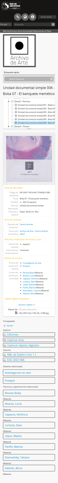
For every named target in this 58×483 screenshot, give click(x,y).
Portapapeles (17, 17)
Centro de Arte (26, 224)
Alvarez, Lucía (29, 275)
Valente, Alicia (29, 293)
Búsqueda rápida (11, 72)
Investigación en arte (32, 263)
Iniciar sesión (46, 17)
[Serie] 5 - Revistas (22, 101)
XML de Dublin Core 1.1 (21, 354)
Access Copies (26, 304)
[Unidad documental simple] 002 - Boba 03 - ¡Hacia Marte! (38, 108)
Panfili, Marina (29, 287)
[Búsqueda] (53, 24)
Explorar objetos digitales (23, 345)
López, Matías (29, 284)
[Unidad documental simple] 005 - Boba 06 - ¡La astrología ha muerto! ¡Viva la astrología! (38, 119)
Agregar (10, 325)
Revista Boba (28, 272)
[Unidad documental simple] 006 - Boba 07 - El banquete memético (38, 122)
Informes (12, 334)
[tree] (29, 113)
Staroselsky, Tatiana (31, 290)
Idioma (25, 17)
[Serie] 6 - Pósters (21, 126)
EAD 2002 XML (15, 360)
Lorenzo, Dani (29, 281)
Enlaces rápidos (32, 17)
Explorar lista (15, 340)
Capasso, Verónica (31, 278)
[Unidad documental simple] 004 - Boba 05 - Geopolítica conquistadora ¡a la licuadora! (38, 115)
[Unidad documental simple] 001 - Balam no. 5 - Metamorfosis (38, 105)
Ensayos (26, 266)
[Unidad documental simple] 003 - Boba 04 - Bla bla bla (38, 112)
